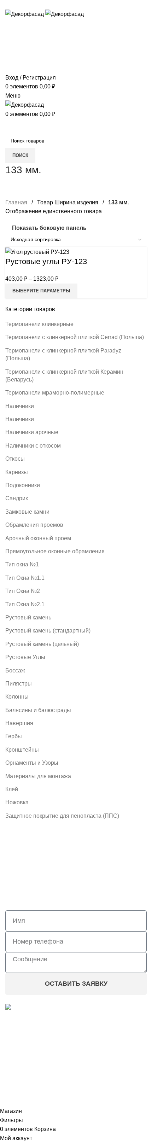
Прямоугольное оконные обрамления (55, 551)
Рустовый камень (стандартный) (47, 631)
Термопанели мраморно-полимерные (54, 393)
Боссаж (15, 670)
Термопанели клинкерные (39, 324)
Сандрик (16, 498)
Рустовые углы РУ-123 (46, 261)
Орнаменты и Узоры (31, 763)
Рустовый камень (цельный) (42, 644)
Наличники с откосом (33, 446)
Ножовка (17, 802)
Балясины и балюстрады (38, 710)
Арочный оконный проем (38, 538)
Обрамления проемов (34, 525)
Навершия (19, 723)
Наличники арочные (31, 432)
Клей (11, 789)
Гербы (13, 736)
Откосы (15, 459)
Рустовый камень (28, 617)
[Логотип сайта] (25, 14)
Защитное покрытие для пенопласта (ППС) (62, 816)
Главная (16, 202)
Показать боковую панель (49, 228)
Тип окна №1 (22, 564)
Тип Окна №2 (22, 591)
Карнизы (16, 472)
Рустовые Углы (25, 657)
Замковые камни (27, 512)
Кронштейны (22, 750)
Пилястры (18, 684)
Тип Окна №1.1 (25, 578)
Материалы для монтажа (38, 776)
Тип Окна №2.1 (25, 604)
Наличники (19, 406)
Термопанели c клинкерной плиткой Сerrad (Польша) (74, 337)
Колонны (17, 697)
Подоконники (22, 485)
